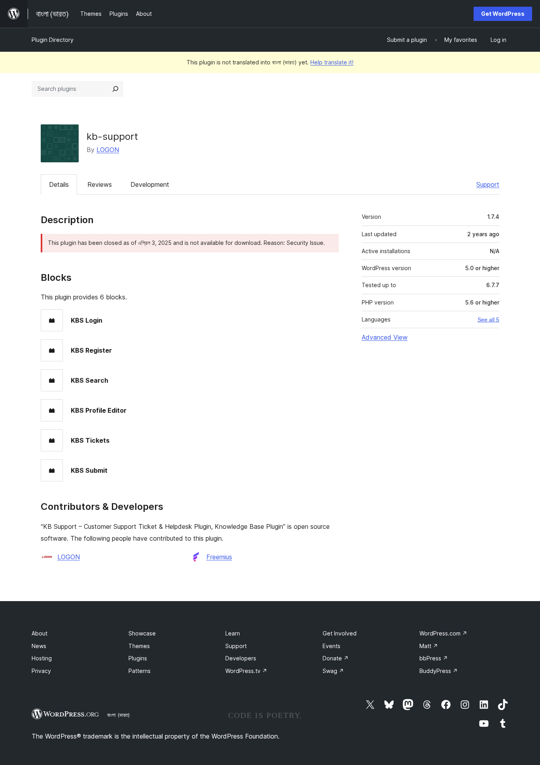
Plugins (137, 658)
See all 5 (488, 319)
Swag (333, 670)
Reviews (99, 184)
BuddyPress (438, 670)
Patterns (139, 670)
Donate (336, 658)
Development (149, 184)
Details (59, 184)
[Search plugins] (115, 89)
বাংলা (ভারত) (118, 715)
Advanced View (385, 337)
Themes (139, 646)
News (39, 646)
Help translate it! (331, 62)
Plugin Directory (53, 39)
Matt (428, 646)
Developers (240, 658)
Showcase (142, 633)
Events (331, 646)
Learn (232, 633)
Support (487, 184)
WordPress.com (443, 633)
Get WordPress (503, 13)
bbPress (433, 658)
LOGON (107, 150)
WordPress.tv (246, 670)
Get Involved (340, 633)
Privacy (41, 670)
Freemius (219, 557)
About (39, 633)
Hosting (42, 658)
